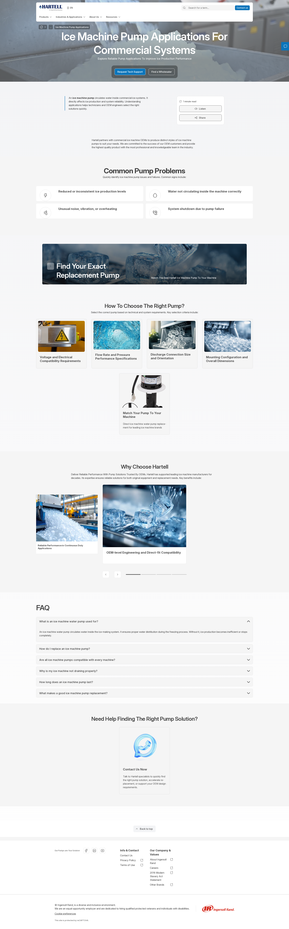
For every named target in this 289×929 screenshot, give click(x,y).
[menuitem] (45, 16)
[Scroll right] (117, 574)
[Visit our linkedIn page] (94, 850)
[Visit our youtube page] (102, 850)
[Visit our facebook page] (86, 850)
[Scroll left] (105, 574)
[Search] (184, 8)
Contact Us (126, 855)
